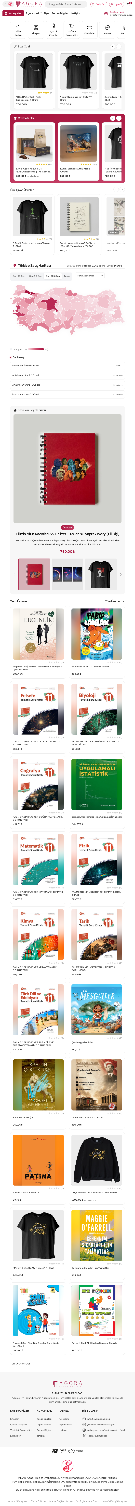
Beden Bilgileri (44, 1430)
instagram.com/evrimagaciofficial (106, 1430)
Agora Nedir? (34, 13)
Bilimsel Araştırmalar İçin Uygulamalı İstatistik (96, 816)
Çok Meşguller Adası (82, 1042)
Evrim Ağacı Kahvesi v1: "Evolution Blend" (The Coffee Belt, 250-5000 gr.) (33, 170)
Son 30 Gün (19, 276)
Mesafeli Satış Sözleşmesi (115, 1501)
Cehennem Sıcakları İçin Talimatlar (90, 1267)
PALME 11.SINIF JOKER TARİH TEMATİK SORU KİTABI (93, 969)
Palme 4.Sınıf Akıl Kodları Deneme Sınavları (94, 1342)
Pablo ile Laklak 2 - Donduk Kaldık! (90, 666)
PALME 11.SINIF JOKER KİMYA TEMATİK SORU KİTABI (34, 969)
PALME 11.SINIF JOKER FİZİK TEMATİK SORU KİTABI (96, 893)
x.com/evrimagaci (97, 1435)
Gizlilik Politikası (108, 1478)
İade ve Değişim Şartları (61, 1501)
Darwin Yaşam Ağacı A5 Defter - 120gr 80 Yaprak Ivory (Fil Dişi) (77, 245)
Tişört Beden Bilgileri (56, 13)
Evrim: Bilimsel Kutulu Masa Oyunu (75, 170)
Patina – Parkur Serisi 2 (26, 1192)
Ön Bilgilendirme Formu (87, 1501)
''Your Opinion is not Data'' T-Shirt (76, 98)
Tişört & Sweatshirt (21, 1430)
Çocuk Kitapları (18, 1424)
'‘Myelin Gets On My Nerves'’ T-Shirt (33, 1267)
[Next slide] (119, 46)
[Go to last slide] (112, 46)
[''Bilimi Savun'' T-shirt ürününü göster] (101, 574)
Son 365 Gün (53, 276)
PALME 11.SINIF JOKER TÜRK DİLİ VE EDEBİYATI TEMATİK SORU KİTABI (33, 1044)
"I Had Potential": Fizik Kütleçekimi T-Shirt (28, 98)
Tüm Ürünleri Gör (20, 1363)
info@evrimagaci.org (121, 14)
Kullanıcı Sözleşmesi (84, 1489)
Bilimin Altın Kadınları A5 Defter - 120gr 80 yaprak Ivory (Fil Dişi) (67, 534)
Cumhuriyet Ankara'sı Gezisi (87, 1117)
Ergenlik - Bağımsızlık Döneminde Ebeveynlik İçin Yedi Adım (37, 668)
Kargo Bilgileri (44, 1418)
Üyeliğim (64, 1418)
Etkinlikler (15, 1435)
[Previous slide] (14, 574)
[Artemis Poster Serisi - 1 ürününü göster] (67, 574)
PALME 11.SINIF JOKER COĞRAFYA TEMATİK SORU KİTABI (38, 818)
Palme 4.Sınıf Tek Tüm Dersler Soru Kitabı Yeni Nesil (36, 1344)
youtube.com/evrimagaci (101, 1424)
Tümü (67, 276)
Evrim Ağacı (27, 1478)
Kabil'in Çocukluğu (23, 1117)
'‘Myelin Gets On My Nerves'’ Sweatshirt (94, 1192)
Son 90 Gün (35, 276)
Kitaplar (14, 1418)
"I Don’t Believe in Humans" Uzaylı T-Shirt (31, 245)
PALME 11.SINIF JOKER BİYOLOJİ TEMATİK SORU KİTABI (95, 743)
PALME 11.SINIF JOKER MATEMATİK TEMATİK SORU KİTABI (38, 893)
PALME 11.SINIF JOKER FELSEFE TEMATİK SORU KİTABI (36, 743)
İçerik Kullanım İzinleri (44, 1482)
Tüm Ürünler (113, 601)
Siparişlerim (65, 1424)
